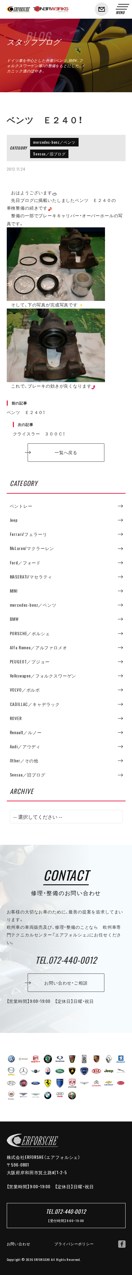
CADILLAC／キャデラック (35, 704)
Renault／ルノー (26, 732)
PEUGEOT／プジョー (30, 661)
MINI (13, 591)
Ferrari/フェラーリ (28, 534)
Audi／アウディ (25, 746)
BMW (14, 619)
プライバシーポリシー (74, 1244)
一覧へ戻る (66, 452)
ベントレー (21, 506)
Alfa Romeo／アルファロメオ (38, 647)
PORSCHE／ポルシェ (30, 633)
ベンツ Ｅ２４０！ (26, 407)
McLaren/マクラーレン (32, 548)
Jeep (14, 520)
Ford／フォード (25, 563)
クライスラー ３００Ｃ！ (39, 429)
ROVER (16, 718)
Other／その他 (24, 760)
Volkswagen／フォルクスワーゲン (43, 676)
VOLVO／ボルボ (25, 690)
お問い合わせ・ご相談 (65, 983)
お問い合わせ (18, 1244)
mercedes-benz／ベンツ (54, 142)
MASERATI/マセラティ (31, 577)
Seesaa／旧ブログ (49, 154)
